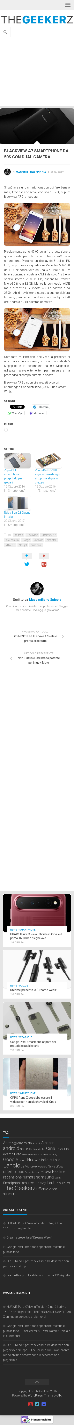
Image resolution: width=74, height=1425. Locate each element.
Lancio (11, 1165)
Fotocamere (41, 1154)
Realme (58, 1171)
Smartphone (27, 929)
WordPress (35, 1395)
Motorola (42, 1166)
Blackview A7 (49, 535)
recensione (12, 1177)
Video (53, 1189)
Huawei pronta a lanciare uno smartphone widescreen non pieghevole (36, 1354)
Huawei (33, 1160)
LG (22, 1166)
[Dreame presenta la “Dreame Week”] (37, 969)
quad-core (36, 545)
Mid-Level (31, 1166)
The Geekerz (19, 1188)
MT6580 (10, 545)
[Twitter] (37, 1404)
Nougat (23, 545)
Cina (50, 1148)
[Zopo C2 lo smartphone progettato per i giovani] (17, 460)
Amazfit (36, 1143)
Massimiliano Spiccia (31, 172)
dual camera (12, 540)
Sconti (57, 1177)
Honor (23, 1160)
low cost (38, 540)
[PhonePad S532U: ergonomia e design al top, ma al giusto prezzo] (48, 460)
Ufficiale (42, 1189)
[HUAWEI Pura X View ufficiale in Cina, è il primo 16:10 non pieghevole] (37, 913)
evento (8, 1154)
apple (24, 1149)
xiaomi (9, 1193)
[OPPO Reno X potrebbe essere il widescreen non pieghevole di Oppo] (37, 1077)
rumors (29, 1177)
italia (56, 1160)
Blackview (32, 535)
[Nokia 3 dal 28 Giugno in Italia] (17, 503)
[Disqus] (37, 729)
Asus (32, 1149)
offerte (9, 1172)
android (19, 535)
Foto (17, 1154)
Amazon (47, 1143)
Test (50, 1182)
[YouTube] (30, 1404)
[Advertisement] (37, 67)
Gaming (53, 1154)
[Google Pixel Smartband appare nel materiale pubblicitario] (37, 1021)
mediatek (51, 540)
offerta (60, 1166)
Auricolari (40, 1149)
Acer (7, 1142)
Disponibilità (62, 1149)
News (13, 929)
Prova (46, 1171)
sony (43, 1183)
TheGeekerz (62, 1183)
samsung (45, 1176)
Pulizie (23, 985)
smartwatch (30, 1183)
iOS (50, 1160)
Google (26, 540)
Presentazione (32, 1172)
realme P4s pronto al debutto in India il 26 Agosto (38, 1275)
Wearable (25, 1037)
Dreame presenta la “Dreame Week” (33, 990)
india (44, 1160)
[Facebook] (43, 1404)
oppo (19, 1172)
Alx (59, 1395)
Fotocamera (28, 1154)
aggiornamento (22, 1143)
